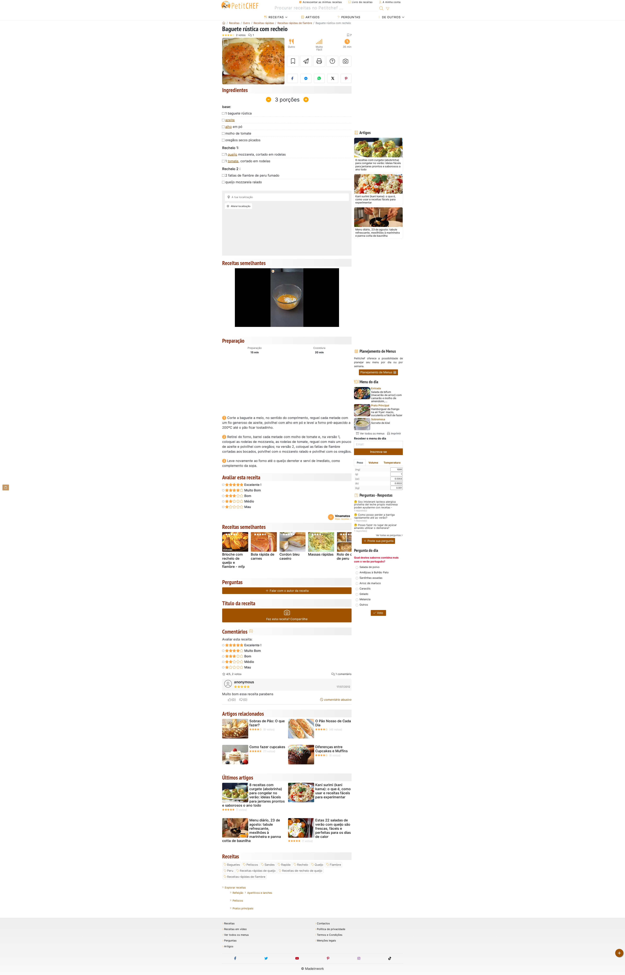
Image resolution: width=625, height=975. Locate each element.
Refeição (238, 892)
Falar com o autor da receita (289, 590)
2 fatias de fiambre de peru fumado (252, 175)
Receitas (276, 17)
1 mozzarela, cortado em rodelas (255, 154)
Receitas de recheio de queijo (302, 870)
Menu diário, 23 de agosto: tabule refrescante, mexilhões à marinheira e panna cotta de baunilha (251, 830)
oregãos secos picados (242, 140)
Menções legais (326, 940)
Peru (230, 870)
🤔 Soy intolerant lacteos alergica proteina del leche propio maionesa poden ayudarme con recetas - (376, 504)
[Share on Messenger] (305, 78)
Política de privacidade (331, 929)
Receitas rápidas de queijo (258, 870)
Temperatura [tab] (392, 462)
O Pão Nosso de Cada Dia (333, 723)
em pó (233, 127)
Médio (248, 501)
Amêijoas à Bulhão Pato (374, 572)
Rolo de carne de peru (348, 556)
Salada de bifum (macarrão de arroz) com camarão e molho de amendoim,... (386, 396)
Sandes (269, 864)
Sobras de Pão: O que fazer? (267, 723)
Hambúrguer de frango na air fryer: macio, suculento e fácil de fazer (386, 412)
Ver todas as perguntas (388, 535)
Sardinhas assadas (371, 577)
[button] (226, 61)
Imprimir (395, 433)
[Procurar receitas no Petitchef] (381, 8)
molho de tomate (238, 133)
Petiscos (252, 864)
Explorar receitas (235, 887)
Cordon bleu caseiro (289, 556)
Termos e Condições (329, 934)
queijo (232, 154)
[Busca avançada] (388, 8)
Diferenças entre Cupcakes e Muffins (331, 749)
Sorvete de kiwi (380, 422)
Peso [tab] (360, 462)
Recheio (302, 864)
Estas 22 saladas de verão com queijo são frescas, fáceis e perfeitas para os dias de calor (333, 828)
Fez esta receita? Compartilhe (286, 619)
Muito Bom (252, 490)
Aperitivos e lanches (259, 892)
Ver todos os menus (371, 433)
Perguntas (350, 17)
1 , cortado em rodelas (247, 161)
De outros (391, 17)
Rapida (286, 864)
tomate (233, 161)
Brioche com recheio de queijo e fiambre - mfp (233, 560)
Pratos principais (243, 908)
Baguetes (233, 864)
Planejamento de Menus (376, 372)
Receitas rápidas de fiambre (246, 876)
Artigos (312, 17)
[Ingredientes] (5, 487)
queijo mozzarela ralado (243, 182)
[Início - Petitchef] (223, 23)
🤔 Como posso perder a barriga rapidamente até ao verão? (374, 516)
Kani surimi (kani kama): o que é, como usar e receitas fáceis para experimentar (333, 791)
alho (228, 127)
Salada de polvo (370, 567)
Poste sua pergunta (380, 541)
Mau (247, 507)
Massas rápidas (320, 554)
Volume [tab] (373, 462)
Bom (247, 496)
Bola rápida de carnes (262, 556)
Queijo (319, 864)
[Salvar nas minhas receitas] (293, 61)
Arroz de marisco (370, 583)
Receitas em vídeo (235, 929)
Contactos (323, 923)
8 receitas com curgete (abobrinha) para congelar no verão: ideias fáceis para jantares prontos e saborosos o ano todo (253, 795)
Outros (364, 604)
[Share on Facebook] (292, 78)
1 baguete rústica (238, 113)
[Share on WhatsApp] (319, 78)
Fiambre (335, 864)
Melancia (365, 599)
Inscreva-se (378, 451)
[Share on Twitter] (332, 78)
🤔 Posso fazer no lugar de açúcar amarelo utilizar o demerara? (375, 526)
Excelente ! (252, 485)
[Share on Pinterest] (346, 78)
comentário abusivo (337, 699)
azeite (230, 120)
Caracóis (365, 588)
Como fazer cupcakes (267, 747)
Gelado (364, 593)
